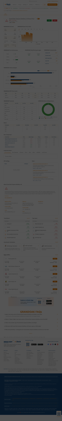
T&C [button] (30, 220)
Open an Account (36, 218)
